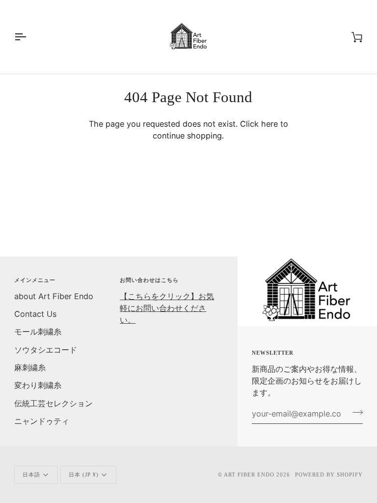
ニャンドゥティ (41, 421)
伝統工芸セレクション (53, 403)
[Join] (355, 412)
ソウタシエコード (45, 350)
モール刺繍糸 (37, 331)
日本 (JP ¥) (84, 474)
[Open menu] (29, 37)
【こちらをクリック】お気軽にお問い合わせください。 (167, 308)
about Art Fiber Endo (53, 296)
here (269, 124)
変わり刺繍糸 (37, 385)
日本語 (31, 474)
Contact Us (35, 314)
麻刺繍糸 (30, 367)
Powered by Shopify (329, 474)
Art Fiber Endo (249, 474)
